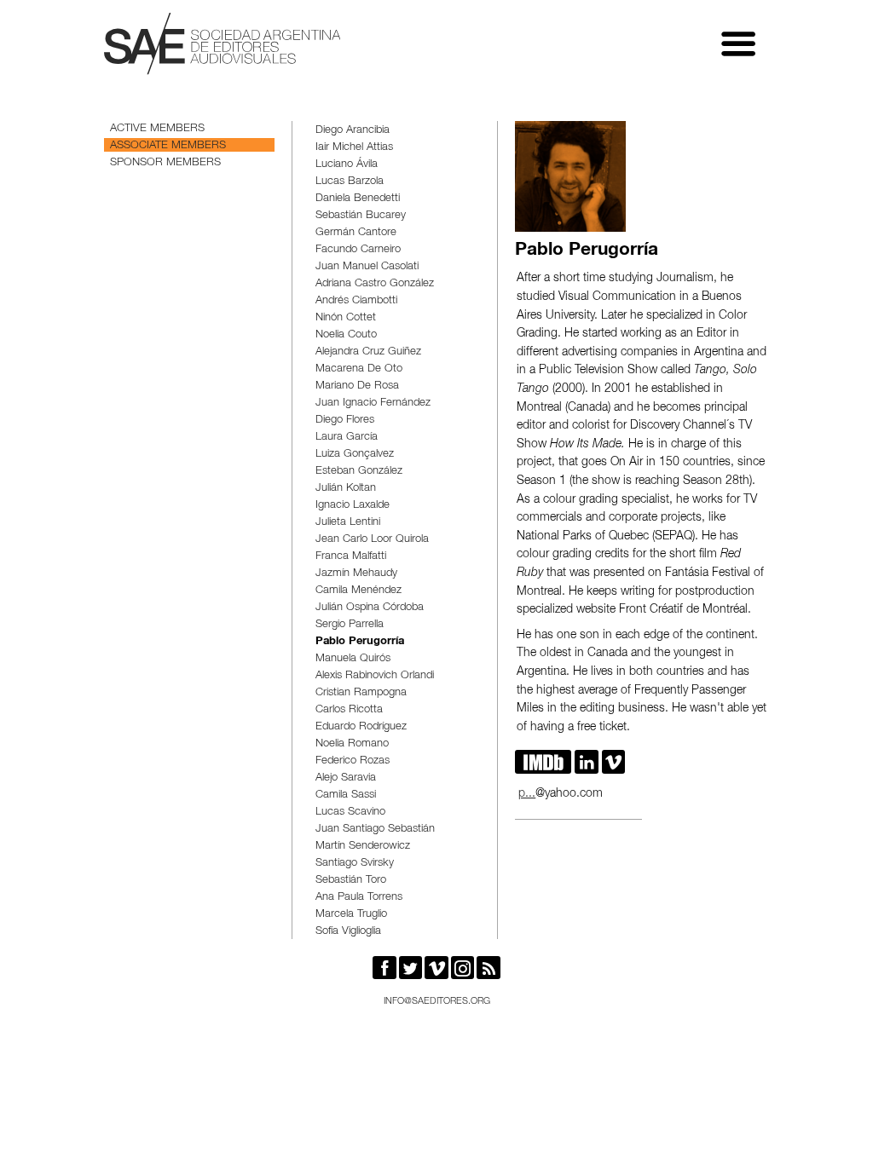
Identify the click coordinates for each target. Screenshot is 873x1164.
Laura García (346, 437)
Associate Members (168, 146)
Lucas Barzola (349, 181)
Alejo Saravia (345, 778)
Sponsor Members (165, 163)
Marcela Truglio (351, 914)
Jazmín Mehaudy (356, 573)
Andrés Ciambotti (356, 301)
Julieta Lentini (347, 522)
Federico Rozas (352, 761)
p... (526, 794)
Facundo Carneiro (358, 250)
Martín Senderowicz (362, 846)
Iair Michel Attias (354, 147)
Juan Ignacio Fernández (373, 403)
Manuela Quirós (352, 659)
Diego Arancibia (352, 130)
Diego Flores (344, 420)
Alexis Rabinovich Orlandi (374, 676)
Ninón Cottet (345, 318)
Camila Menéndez (358, 590)
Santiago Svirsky (354, 863)
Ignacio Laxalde (352, 505)
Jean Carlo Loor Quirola (372, 539)
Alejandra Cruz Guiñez (368, 352)
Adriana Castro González (374, 284)
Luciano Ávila (346, 164)
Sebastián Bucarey (360, 216)
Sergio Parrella (349, 625)
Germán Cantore (355, 233)
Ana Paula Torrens (358, 897)
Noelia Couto (346, 335)
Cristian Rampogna (361, 693)
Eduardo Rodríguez (361, 727)
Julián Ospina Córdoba (369, 608)
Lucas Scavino (350, 812)
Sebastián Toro (350, 880)
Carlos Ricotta (349, 710)
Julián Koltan (345, 488)
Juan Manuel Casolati (367, 267)
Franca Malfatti (350, 556)
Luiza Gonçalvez (354, 454)
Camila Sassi (345, 795)
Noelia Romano (352, 744)
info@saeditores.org (437, 1001)
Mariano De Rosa (357, 386)
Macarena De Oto (358, 369)
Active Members (157, 129)
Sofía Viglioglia (348, 931)
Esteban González (358, 471)
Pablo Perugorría (359, 642)
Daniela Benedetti (357, 199)
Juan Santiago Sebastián (375, 829)
